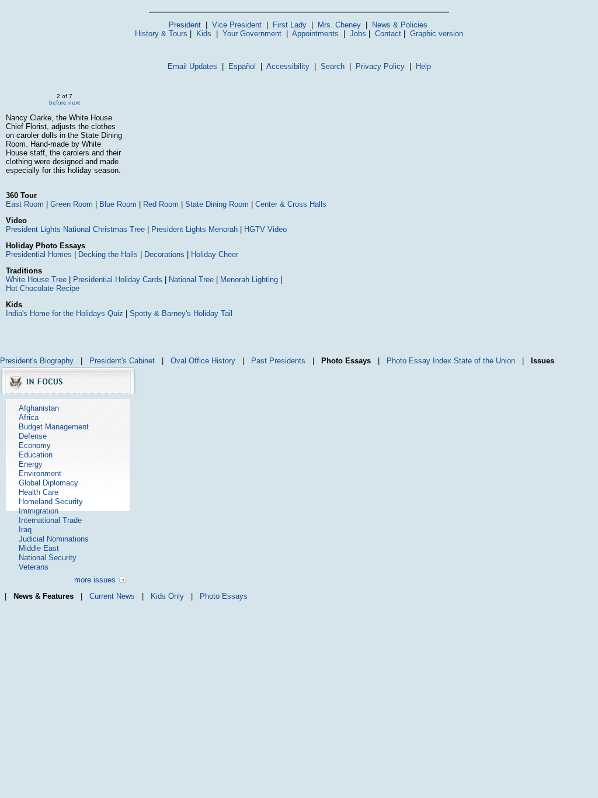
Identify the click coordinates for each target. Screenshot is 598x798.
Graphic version (436, 33)
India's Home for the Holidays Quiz (64, 313)
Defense (33, 436)
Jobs (358, 33)
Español (242, 66)
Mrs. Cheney (339, 24)
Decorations (164, 254)
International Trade (50, 520)
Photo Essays (224, 596)
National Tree (191, 279)
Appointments (315, 33)
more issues (95, 579)
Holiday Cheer (214, 254)
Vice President (237, 24)
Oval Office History (203, 360)
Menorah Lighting (249, 279)
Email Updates (192, 66)
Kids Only (167, 596)
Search (333, 66)
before (58, 102)
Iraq (25, 529)
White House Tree (36, 279)
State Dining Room (217, 204)
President (185, 24)
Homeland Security (51, 501)
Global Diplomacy (48, 482)
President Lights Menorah (194, 229)
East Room (25, 204)
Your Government (251, 33)
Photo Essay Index (419, 360)
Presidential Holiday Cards (117, 279)
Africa (29, 417)
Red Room (161, 204)
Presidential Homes (39, 254)
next (74, 102)
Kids (203, 33)
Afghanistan (39, 408)
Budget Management (54, 426)
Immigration (38, 510)
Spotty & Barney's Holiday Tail (181, 313)
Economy (35, 445)
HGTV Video (265, 229)
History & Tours (161, 33)
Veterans (33, 567)
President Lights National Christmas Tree (75, 229)
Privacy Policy (380, 66)
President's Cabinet (122, 360)
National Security (48, 557)
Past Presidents (278, 360)
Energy (31, 464)
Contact (388, 33)
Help (423, 66)
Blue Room (118, 204)
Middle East (39, 548)
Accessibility (288, 66)
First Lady (290, 24)
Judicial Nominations (54, 539)
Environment (40, 473)
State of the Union (484, 360)
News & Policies (399, 24)
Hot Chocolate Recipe (42, 288)
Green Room (71, 204)
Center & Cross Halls (290, 204)
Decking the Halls (108, 254)
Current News (112, 596)
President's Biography (37, 360)
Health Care (38, 492)
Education (36, 454)
